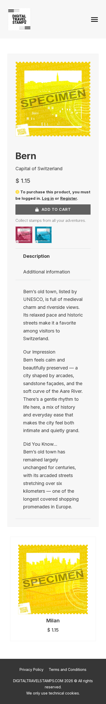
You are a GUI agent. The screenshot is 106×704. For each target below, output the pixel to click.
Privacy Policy (31, 669)
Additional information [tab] (46, 271)
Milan (53, 620)
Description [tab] (36, 256)
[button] (84, 68)
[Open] (94, 19)
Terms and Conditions (67, 669)
